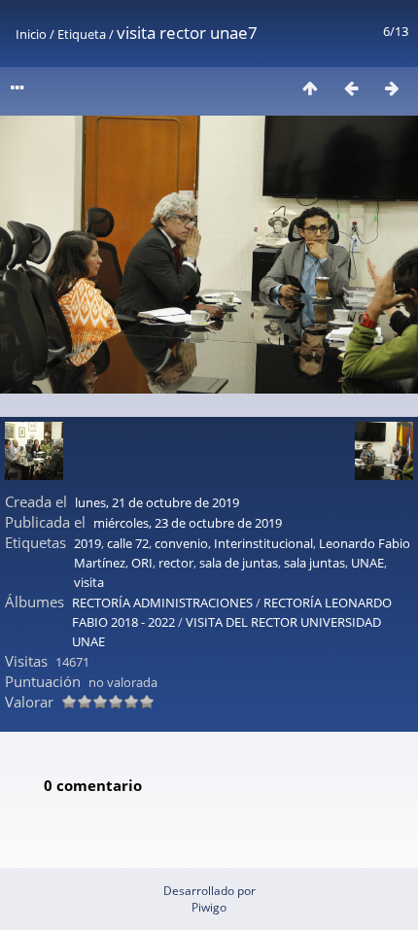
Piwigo (209, 907)
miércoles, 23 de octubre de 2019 (187, 523)
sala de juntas (238, 562)
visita (89, 582)
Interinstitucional (263, 543)
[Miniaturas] (310, 88)
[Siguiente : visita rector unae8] (391, 88)
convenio (181, 543)
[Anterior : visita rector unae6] (351, 88)
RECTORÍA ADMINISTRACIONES (162, 602)
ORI (142, 562)
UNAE (367, 562)
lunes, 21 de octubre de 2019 (157, 502)
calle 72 (128, 543)
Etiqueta (81, 34)
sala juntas (314, 562)
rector (175, 562)
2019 (87, 543)
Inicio (31, 34)
